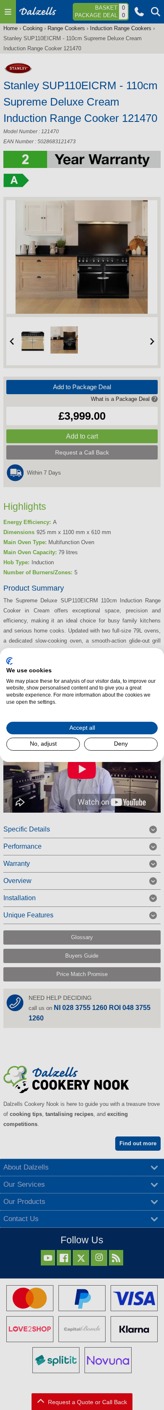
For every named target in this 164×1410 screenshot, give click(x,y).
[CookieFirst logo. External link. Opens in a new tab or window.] (9, 661)
